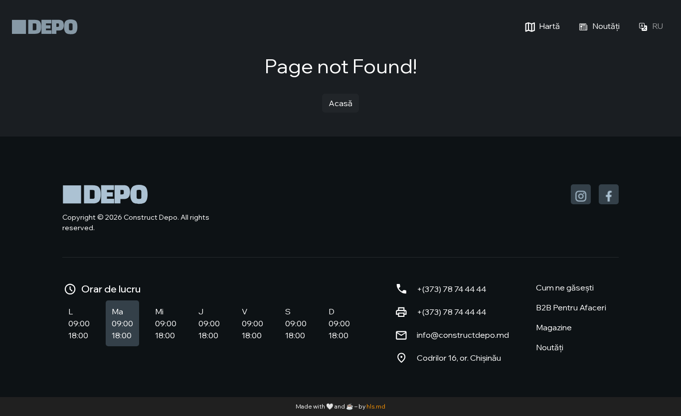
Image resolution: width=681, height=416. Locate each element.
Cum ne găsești (565, 287)
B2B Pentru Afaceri (571, 307)
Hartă (548, 26)
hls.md (375, 406)
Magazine (554, 327)
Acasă (340, 103)
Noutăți (605, 26)
